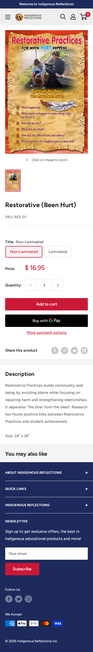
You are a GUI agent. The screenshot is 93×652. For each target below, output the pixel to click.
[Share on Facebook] (54, 350)
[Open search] (63, 17)
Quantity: (13, 285)
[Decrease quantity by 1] (30, 285)
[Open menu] (7, 17)
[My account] (73, 17)
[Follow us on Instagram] (28, 599)
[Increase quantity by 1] (57, 285)
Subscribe (22, 568)
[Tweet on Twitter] (74, 350)
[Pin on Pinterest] (64, 350)
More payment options (47, 332)
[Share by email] (84, 350)
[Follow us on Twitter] (18, 599)
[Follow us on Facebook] (8, 599)
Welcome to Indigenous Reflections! (46, 4)
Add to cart (46, 304)
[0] (83, 17)
